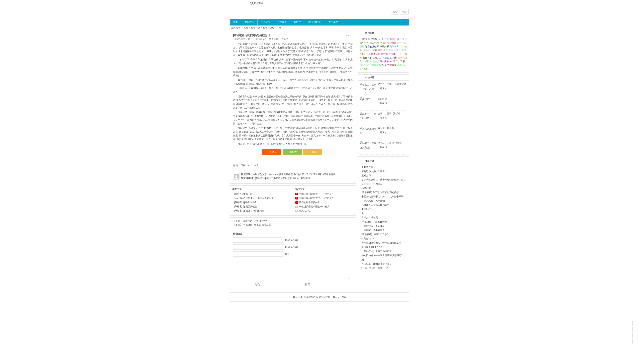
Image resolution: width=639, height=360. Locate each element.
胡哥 (384, 65)
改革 (399, 42)
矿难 (375, 50)
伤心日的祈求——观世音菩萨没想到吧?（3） (384, 255)
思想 (395, 57)
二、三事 (400, 61)
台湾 (368, 54)
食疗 (379, 42)
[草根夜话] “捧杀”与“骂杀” (374, 234)
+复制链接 (304, 178)
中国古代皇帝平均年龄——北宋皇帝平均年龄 (384, 196)
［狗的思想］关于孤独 (373, 200)
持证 (256, 165)
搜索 (395, 11)
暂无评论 (273, 39)
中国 (392, 61)
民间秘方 (394, 46)
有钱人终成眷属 (369, 217)
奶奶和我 (382, 99)
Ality (344, 297)
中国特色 (375, 39)
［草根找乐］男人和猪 (373, 226)
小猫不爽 (366, 188)
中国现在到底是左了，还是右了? (316, 194)
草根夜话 (249, 22)
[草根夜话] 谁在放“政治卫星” (257, 224)
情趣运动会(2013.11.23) (373, 171)
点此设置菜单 (256, 3)
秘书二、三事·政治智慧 (390, 143)
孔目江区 (387, 57)
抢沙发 (293, 151)
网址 (287, 254)
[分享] (634, 329)
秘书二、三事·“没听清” (389, 113)
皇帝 (385, 50)
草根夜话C (268, 27)
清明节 (363, 65)
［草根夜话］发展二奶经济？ (376, 251)
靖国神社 (367, 50)
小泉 (402, 39)
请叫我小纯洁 (390, 42)
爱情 (380, 50)
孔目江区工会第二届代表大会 (376, 205)
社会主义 (375, 61)
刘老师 (402, 50)
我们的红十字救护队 (309, 202)
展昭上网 (366, 175)
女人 (362, 61)
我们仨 (297, 22)
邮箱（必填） (292, 247)
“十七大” (385, 39)
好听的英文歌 (315, 22)
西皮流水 (282, 22)
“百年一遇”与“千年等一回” (374, 268)
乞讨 (249, 165)
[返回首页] (238, 3)
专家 (391, 50)
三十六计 (402, 57)
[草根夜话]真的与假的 (245, 202)
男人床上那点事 (386, 128)
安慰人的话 (305, 210)
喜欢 (272, 151)
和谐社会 (394, 39)
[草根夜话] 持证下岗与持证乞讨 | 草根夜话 (277, 178)
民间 (365, 69)
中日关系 (384, 46)
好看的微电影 (372, 46)
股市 (396, 50)
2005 (362, 54)
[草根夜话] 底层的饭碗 (245, 206)
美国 (367, 61)
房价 (402, 46)
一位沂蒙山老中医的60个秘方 (314, 206)
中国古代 (372, 42)
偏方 (383, 54)
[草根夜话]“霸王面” (243, 194)
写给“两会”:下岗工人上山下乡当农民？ (254, 198)
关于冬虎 (333, 22)
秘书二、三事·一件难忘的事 (392, 84)
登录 (404, 11)
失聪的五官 (367, 167)
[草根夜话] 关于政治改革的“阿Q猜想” (380, 192)
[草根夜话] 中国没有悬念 (374, 221)
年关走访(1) (367, 238)
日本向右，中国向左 (371, 183)
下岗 (243, 165)
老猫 (365, 57)
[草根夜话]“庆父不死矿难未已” (249, 210)
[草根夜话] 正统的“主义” (254, 221)
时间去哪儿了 (375, 57)
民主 (388, 54)
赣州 (394, 54)
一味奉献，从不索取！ (373, 230)
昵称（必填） (292, 240)
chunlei (275, 174)
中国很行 (366, 209)
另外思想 (265, 22)
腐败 (399, 65)
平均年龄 (385, 61)
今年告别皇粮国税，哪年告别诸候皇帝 (381, 242)
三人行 (400, 54)
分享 (314, 151)
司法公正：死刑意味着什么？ (376, 263)
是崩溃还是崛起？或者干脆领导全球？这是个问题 (387, 179)
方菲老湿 (392, 65)
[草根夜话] (249, 12)
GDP (362, 39)
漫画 (367, 39)
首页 (235, 22)
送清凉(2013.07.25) (371, 247)
